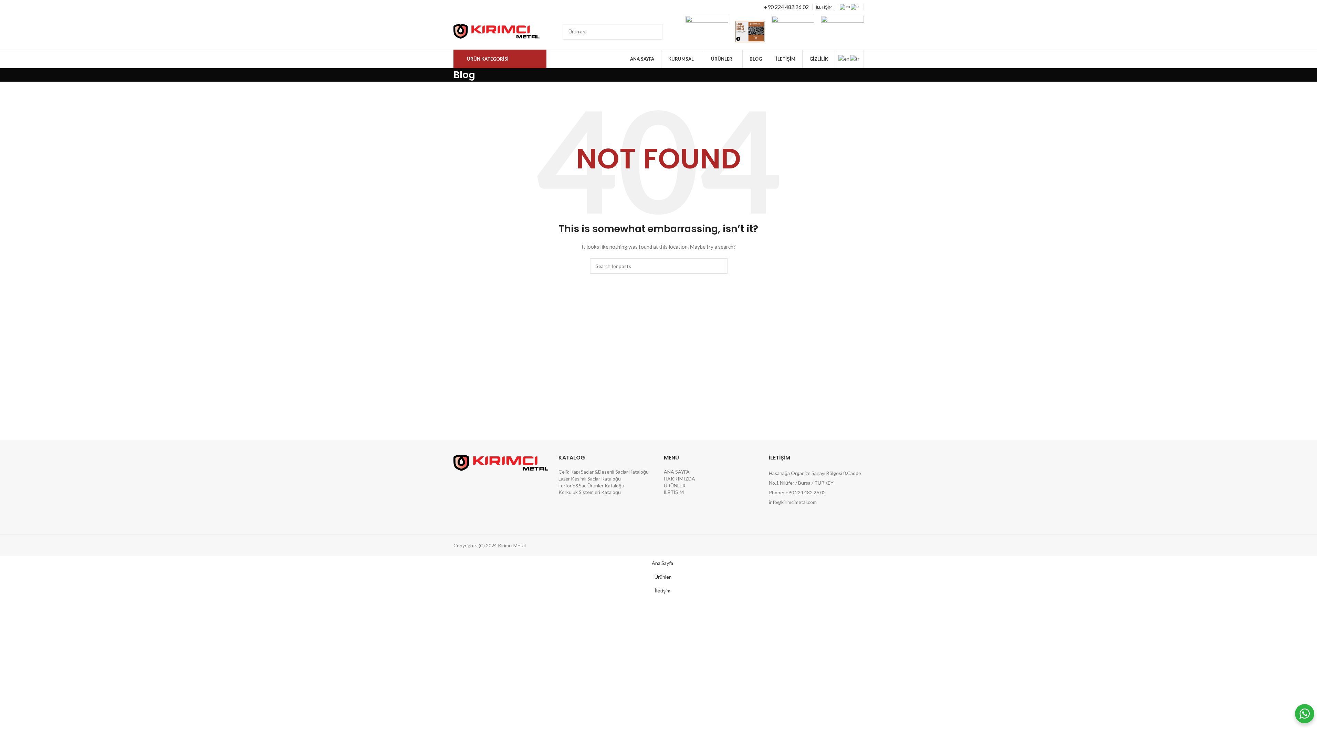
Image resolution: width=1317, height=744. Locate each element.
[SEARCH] (654, 32)
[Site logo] (496, 31)
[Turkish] (855, 6)
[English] (845, 6)
